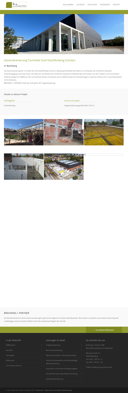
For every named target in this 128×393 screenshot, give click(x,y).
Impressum (39, 390)
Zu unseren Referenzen (105, 330)
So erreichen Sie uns (13, 366)
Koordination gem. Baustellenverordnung (61, 374)
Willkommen (68, 4)
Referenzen (105, 4)
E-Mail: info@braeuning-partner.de (99, 367)
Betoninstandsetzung (54, 350)
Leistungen (92, 4)
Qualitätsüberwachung (54, 379)
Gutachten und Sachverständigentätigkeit (61, 369)
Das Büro (80, 4)
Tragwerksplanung (53, 345)
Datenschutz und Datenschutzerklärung (58, 390)
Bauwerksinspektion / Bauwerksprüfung (61, 355)
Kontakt (116, 4)
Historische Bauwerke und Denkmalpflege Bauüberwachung (62, 362)
